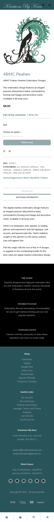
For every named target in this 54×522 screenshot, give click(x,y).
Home (6, 177)
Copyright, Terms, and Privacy (27, 408)
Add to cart (27, 142)
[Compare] (47, 517)
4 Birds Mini (32, 115)
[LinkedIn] (23, 481)
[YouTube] (37, 481)
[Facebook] (10, 481)
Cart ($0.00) (27, 415)
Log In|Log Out (27, 419)
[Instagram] (17, 481)
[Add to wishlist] (4, 151)
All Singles (23, 167)
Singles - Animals (12, 170)
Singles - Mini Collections (17, 173)
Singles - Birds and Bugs (36, 170)
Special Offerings (27, 377)
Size (5, 124)
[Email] (43, 481)
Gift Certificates (27, 401)
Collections (27, 359)
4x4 (19, 177)
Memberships (27, 374)
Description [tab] (27, 191)
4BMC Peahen (41, 177)
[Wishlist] (34, 517)
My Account (27, 397)
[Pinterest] (30, 481)
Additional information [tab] (27, 197)
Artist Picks (27, 370)
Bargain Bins (27, 366)
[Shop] (20, 517)
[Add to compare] (10, 151)
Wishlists (27, 412)
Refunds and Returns (27, 404)
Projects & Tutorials (27, 381)
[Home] (6, 517)
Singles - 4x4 (37, 167)
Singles (13, 177)
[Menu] (49, 5)
